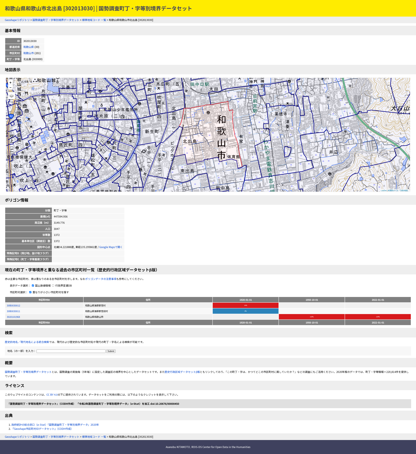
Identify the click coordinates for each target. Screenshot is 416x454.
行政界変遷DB (63, 285)
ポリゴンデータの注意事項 (100, 279)
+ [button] (10, 82)
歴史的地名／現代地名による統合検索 (27, 342)
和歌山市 (28, 53)
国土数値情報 (42, 285)
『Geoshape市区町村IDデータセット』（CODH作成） (42, 429)
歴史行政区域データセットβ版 (182, 372)
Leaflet (384, 190)
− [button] (10, 87)
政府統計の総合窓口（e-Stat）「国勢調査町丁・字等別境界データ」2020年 (55, 425)
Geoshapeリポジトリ (17, 20)
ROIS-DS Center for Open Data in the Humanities (220, 447)
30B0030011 (13, 311)
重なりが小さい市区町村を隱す (50, 292)
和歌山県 (28, 47)
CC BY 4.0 (52, 394)
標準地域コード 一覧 (94, 20)
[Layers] (11, 95)
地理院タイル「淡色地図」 (398, 190)
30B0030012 (13, 305)
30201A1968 (13, 316)
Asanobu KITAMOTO (178, 447)
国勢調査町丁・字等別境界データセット (55, 20)
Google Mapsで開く (111, 247)
